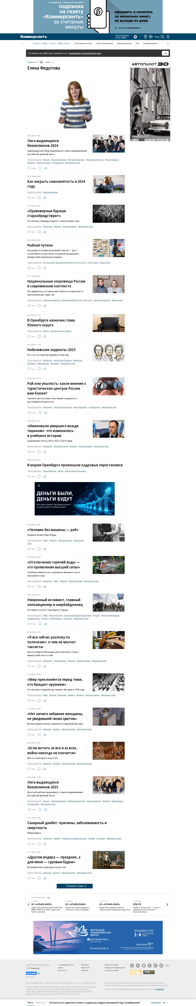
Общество (48, 227)
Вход (157, 36)
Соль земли (93, 263)
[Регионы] (146, 37)
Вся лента (156, 1002)
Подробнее (159, 989)
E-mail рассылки (112, 970)
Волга (46, 331)
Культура (47, 729)
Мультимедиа (43, 363)
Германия (63, 695)
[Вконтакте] (138, 966)
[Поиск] (163, 37)
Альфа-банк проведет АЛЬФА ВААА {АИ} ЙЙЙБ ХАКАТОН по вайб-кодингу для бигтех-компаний (46, 909)
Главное (32, 163)
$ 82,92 (36, 43)
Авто (46, 540)
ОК (165, 53)
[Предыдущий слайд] (28, 904)
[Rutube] (155, 966)
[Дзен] (144, 966)
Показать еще (74, 886)
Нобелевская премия (63, 360)
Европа (72, 695)
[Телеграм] (132, 966)
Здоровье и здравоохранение (75, 838)
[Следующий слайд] (167, 904)
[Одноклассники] (150, 966)
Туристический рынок (63, 407)
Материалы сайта (73, 163)
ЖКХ (56, 581)
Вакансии (85, 967)
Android (84, 970)
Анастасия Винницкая (111, 615)
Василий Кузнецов (59, 160)
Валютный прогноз (124, 43)
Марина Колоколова (95, 160)
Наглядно (55, 363)
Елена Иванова (50, 471)
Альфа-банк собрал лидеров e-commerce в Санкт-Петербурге (77, 908)
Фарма (92, 838)
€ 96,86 (44, 43)
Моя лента (41, 1002)
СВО (137, 43)
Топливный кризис (150, 43)
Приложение (105, 263)
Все (48, 897)
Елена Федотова (35, 160)
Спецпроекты (58, 163)
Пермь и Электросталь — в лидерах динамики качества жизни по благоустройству (147, 909)
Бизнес (47, 160)
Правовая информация (115, 967)
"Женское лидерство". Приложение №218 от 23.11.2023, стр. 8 (68, 300)
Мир (46, 615)
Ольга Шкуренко (112, 160)
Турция (97, 615)
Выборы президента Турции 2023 (79, 615)
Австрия (53, 695)
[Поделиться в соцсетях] (45, 168)
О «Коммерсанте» (66, 965)
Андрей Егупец (34, 619)
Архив (60, 967)
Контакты (62, 970)
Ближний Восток (56, 615)
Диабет (58, 838)
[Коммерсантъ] (34, 37)
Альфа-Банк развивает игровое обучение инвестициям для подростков (114, 908)
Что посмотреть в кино (83, 43)
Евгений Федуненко (77, 160)
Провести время (44, 163)
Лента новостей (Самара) (61, 331)
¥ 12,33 (52, 43)
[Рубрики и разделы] (168, 37)
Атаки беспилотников (104, 43)
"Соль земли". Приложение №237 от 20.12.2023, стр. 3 (65, 263)
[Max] (161, 966)
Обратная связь (112, 965)
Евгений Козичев (61, 446)
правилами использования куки (85, 53)
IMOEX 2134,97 (63, 43)
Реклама (85, 965)
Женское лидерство (102, 300)
